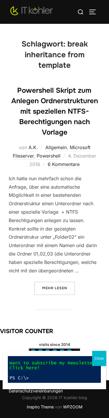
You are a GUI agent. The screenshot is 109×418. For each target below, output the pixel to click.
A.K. (33, 147)
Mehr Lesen (58, 287)
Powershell (48, 156)
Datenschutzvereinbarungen (36, 390)
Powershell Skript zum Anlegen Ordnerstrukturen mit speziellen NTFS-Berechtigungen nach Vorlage (54, 111)
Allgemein (56, 147)
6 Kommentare (64, 164)
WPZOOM (73, 406)
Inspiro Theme (40, 406)
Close (99, 358)
